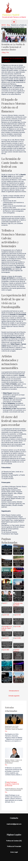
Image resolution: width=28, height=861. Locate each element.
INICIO (3, 25)
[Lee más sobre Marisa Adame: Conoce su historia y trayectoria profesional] (14, 752)
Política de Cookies (12, 841)
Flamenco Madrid (10, 14)
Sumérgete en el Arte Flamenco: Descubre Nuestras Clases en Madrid (13, 727)
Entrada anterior (14, 691)
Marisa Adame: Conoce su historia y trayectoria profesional (13, 761)
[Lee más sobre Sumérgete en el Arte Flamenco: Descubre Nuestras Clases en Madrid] (14, 719)
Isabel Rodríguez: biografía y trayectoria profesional (14, 789)
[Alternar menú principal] (14, 22)
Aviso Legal (14, 852)
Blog (8, 25)
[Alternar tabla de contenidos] (23, 61)
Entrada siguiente (14, 696)
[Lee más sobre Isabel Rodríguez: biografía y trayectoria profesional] (14, 784)
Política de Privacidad (14, 846)
